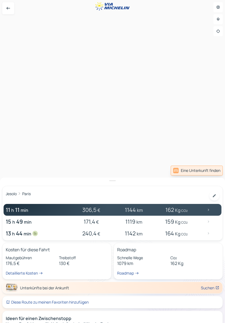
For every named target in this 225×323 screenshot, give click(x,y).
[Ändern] (214, 196)
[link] (197, 170)
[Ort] (218, 31)
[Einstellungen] (218, 19)
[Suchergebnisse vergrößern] (112, 181)
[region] (112, 161)
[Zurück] (8, 8)
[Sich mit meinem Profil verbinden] (218, 7)
